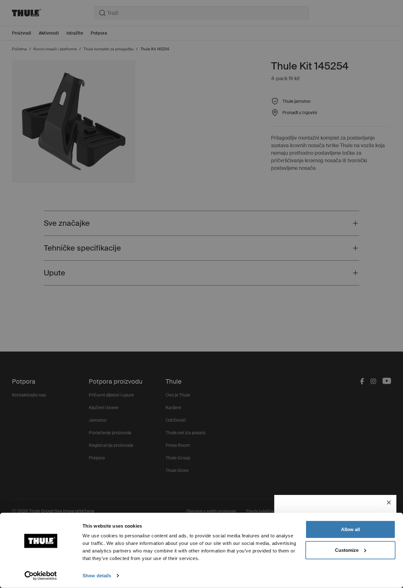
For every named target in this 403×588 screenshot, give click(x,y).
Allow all (350, 529)
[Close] (389, 502)
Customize (347, 549)
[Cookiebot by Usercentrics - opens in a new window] (40, 575)
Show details (96, 575)
